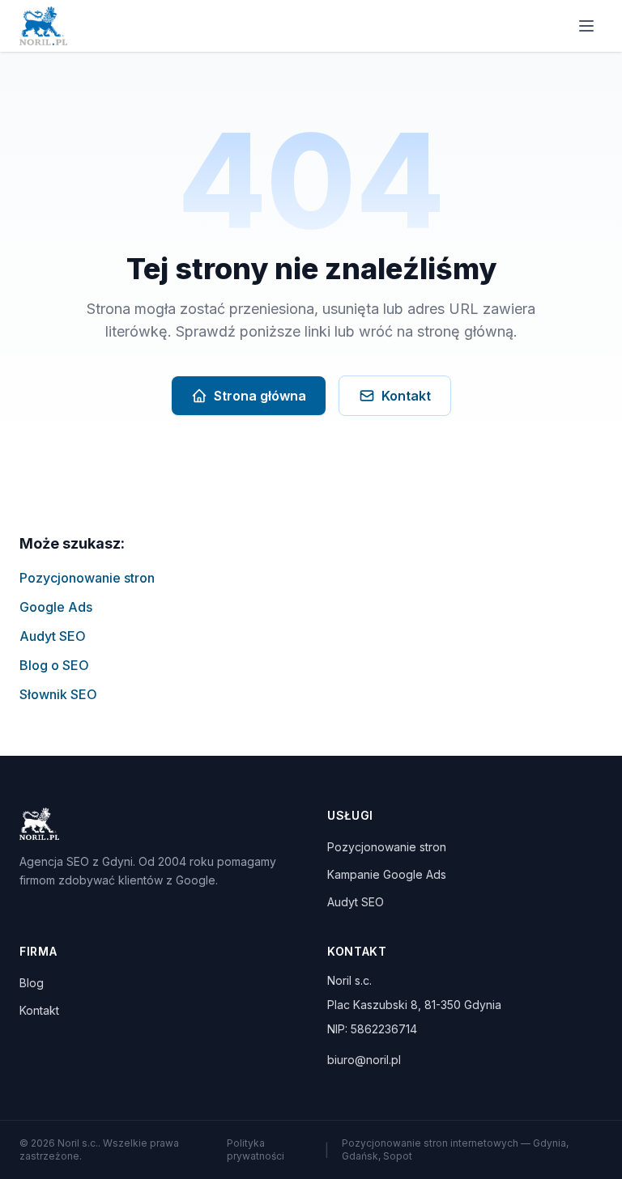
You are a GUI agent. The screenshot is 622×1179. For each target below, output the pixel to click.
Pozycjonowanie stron (87, 578)
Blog (31, 983)
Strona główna (260, 396)
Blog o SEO (54, 665)
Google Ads (55, 607)
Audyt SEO (52, 636)
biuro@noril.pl (364, 1060)
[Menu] (586, 26)
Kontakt (406, 396)
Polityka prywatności (255, 1149)
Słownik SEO (58, 694)
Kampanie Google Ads (386, 874)
